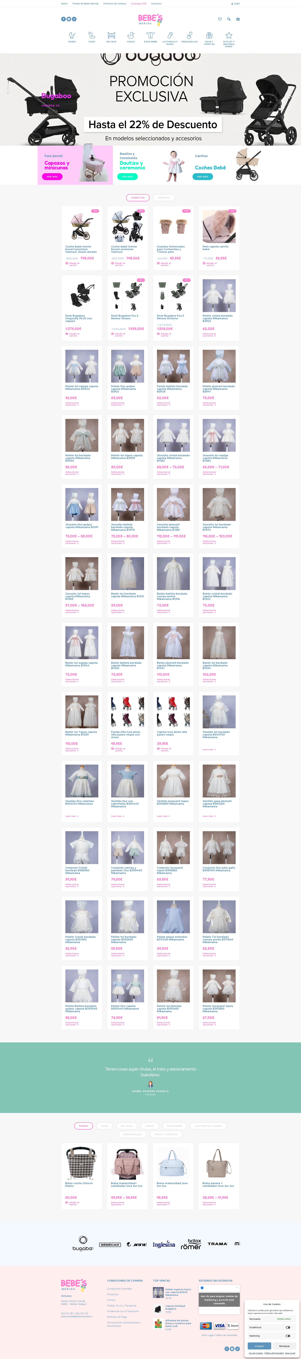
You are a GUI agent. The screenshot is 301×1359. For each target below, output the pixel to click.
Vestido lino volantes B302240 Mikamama (79, 802)
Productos (113, 1294)
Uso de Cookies (256, 1353)
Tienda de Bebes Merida (85, 3)
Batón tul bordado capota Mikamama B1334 (215, 665)
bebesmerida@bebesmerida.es (76, 1316)
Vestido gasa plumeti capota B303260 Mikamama (217, 804)
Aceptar (259, 1346)
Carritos (138, 197)
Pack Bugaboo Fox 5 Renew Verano (124, 317)
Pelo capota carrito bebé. (215, 248)
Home (64, 3)
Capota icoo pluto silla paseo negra (172, 733)
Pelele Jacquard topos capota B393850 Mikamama (218, 1009)
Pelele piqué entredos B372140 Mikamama (172, 938)
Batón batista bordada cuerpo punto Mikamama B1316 (172, 596)
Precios (111, 1300)
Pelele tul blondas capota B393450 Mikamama (169, 1009)
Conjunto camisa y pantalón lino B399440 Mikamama (126, 870)
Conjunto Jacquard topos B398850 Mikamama (170, 870)
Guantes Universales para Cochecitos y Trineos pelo (171, 249)
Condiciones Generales (119, 1288)
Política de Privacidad (274, 1353)
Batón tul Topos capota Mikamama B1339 (81, 733)
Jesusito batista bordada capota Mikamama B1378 (123, 527)
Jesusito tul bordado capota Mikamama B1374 (217, 527)
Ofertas (164, 197)
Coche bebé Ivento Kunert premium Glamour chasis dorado (81, 249)
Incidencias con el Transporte (123, 1311)
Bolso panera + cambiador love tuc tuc (218, 1184)
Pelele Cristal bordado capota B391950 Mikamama (80, 939)
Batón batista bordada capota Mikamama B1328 (126, 665)
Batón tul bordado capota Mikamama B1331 (127, 595)
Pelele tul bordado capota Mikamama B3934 (78, 458)
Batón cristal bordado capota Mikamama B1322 (217, 596)
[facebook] (63, 19)
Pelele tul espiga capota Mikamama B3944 (81, 387)
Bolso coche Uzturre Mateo (79, 1184)
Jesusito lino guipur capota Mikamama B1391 (81, 526)
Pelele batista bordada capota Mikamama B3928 (172, 389)
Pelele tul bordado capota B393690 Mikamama (123, 939)
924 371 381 (67, 1313)
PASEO (83, 1126)
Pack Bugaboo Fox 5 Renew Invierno (170, 317)
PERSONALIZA (132, 1134)
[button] (228, 19)
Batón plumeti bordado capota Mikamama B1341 (173, 665)
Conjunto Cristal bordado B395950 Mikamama (77, 870)
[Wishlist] (220, 19)
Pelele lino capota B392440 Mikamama (125, 1007)
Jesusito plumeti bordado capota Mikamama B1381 (168, 527)
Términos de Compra (114, 3)
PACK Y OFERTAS (166, 1134)
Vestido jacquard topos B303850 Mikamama (173, 802)
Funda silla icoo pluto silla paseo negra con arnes (125, 734)
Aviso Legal (290, 1353)
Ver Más (202, 176)
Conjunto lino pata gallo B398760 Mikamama (219, 869)
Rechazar (284, 1346)
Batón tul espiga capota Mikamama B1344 (81, 664)
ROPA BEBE (174, 1126)
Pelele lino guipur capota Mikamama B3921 (123, 389)
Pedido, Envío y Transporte (121, 1305)
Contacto (156, 3)
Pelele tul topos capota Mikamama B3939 (127, 457)
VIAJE (104, 1126)
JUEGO (149, 1126)
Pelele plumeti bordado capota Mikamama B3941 (219, 389)
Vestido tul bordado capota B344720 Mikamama (216, 734)
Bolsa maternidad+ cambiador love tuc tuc (127, 1184)
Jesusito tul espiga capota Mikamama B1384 (215, 458)
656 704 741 (82, 1313)
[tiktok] (74, 19)
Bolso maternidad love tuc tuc (172, 1184)
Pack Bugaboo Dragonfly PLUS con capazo (78, 318)
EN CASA (127, 1126)
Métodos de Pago (117, 1317)
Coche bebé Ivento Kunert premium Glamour (124, 249)
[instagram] (68, 19)
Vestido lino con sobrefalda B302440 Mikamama (125, 804)
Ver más (52, 176)
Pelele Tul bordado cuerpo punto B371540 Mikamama (218, 939)
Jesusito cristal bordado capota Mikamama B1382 (173, 458)
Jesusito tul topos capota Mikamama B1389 (77, 596)
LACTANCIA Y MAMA (208, 1126)
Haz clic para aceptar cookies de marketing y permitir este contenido (219, 1300)
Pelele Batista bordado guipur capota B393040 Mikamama (81, 1009)
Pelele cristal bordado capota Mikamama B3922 (218, 318)
